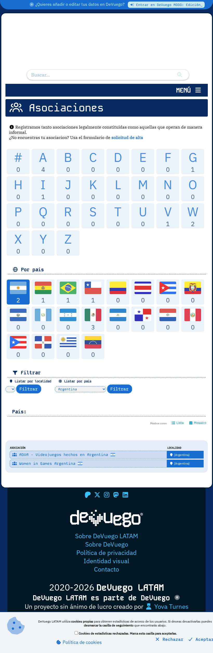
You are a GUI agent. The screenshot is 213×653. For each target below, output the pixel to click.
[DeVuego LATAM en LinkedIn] (125, 495)
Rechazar (171, 639)
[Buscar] (179, 75)
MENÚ (185, 90)
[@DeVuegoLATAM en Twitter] (97, 495)
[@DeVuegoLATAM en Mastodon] (116, 495)
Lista (180, 423)
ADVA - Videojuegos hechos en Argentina (63, 454)
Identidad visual (106, 561)
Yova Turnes (171, 606)
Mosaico (199, 423)
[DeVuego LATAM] (106, 45)
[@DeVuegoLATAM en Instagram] (106, 495)
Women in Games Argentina (47, 463)
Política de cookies (82, 642)
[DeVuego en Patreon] (88, 495)
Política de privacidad (106, 552)
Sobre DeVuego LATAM (106, 536)
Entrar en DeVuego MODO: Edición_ (168, 5)
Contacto (106, 569)
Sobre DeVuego (106, 544)
